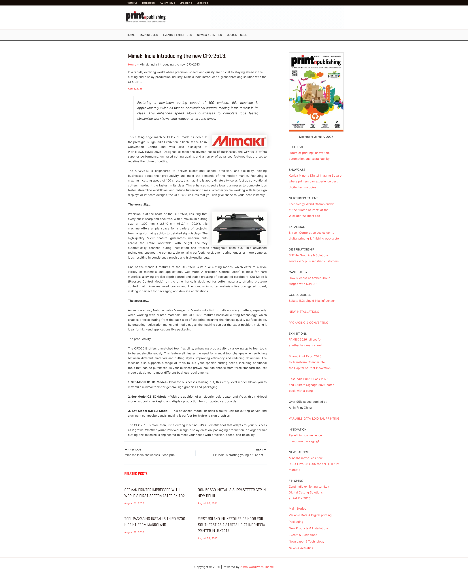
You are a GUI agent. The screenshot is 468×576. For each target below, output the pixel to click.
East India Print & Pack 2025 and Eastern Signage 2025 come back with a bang (311, 384)
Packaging (296, 521)
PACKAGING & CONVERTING (308, 322)
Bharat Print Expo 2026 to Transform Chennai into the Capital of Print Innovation (310, 362)
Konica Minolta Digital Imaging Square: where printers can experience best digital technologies (315, 181)
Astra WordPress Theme (257, 567)
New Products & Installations (309, 528)
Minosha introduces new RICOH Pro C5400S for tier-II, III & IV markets (314, 464)
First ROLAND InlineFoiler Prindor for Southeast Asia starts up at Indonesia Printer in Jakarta (231, 524)
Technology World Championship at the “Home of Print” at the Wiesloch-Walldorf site (312, 210)
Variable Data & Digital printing (310, 515)
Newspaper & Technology (306, 541)
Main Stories (297, 508)
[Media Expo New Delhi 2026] (277, 17)
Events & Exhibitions (303, 535)
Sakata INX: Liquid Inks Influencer (312, 300)
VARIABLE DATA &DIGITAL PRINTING (314, 418)
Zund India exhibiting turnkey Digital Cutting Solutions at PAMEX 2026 (309, 492)
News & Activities (301, 548)
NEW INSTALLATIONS (304, 311)
